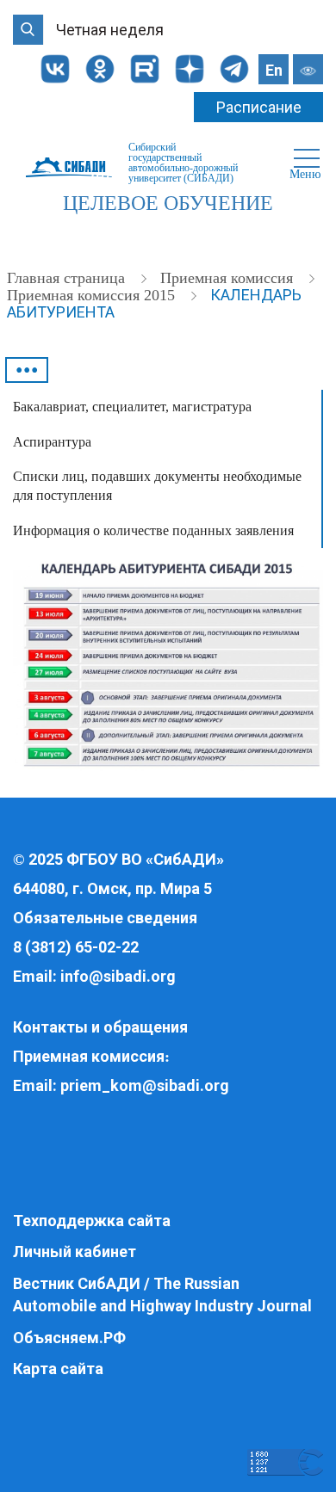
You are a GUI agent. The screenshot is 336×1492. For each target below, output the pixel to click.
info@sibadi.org (118, 976)
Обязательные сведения (105, 918)
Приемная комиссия (228, 278)
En (274, 70)
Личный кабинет (74, 1251)
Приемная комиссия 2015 (93, 295)
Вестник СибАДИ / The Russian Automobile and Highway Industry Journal (162, 1294)
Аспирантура (52, 442)
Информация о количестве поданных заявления (153, 530)
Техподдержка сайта (92, 1220)
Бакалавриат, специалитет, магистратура (132, 406)
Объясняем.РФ (69, 1338)
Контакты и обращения (100, 1027)
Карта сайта (58, 1368)
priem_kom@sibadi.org (144, 1085)
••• (27, 370)
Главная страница (68, 278)
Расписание (259, 107)
